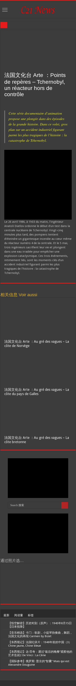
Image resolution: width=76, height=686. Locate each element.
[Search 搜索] (64, 505)
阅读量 (18, 615)
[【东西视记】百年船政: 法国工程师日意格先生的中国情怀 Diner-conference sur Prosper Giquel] (29, 583)
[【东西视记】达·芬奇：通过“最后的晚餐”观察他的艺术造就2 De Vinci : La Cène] (4, 652)
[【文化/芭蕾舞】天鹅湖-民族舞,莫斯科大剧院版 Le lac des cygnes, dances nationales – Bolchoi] (11, 596)
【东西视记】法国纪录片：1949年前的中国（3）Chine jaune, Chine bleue (40, 643)
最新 (6, 615)
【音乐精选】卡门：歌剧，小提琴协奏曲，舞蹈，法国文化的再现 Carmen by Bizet (40, 634)
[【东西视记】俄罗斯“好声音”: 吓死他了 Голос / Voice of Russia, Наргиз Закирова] (29, 596)
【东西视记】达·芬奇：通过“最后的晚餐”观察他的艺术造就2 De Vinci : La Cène (40, 653)
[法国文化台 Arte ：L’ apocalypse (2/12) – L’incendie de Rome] (65, 596)
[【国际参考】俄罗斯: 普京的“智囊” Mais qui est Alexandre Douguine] (4, 661)
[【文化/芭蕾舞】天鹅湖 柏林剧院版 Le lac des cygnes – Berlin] (47, 583)
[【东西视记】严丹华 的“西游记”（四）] (65, 583)
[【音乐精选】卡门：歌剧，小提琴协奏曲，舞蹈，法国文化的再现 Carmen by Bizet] (4, 633)
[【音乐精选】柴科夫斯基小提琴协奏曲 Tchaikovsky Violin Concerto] (47, 571)
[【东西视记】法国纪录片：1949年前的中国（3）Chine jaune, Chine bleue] (4, 642)
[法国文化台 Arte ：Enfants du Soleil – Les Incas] (29, 571)
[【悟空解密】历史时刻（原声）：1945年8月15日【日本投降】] (4, 623)
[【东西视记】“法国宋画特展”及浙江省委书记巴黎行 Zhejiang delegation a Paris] (65, 571)
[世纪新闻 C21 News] (38, 9)
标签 (31, 615)
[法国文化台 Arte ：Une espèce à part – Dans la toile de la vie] (47, 596)
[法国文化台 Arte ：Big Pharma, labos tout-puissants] (11, 583)
